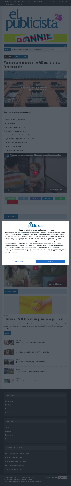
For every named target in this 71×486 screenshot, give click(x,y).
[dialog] (35, 243)
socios (21, 232)
